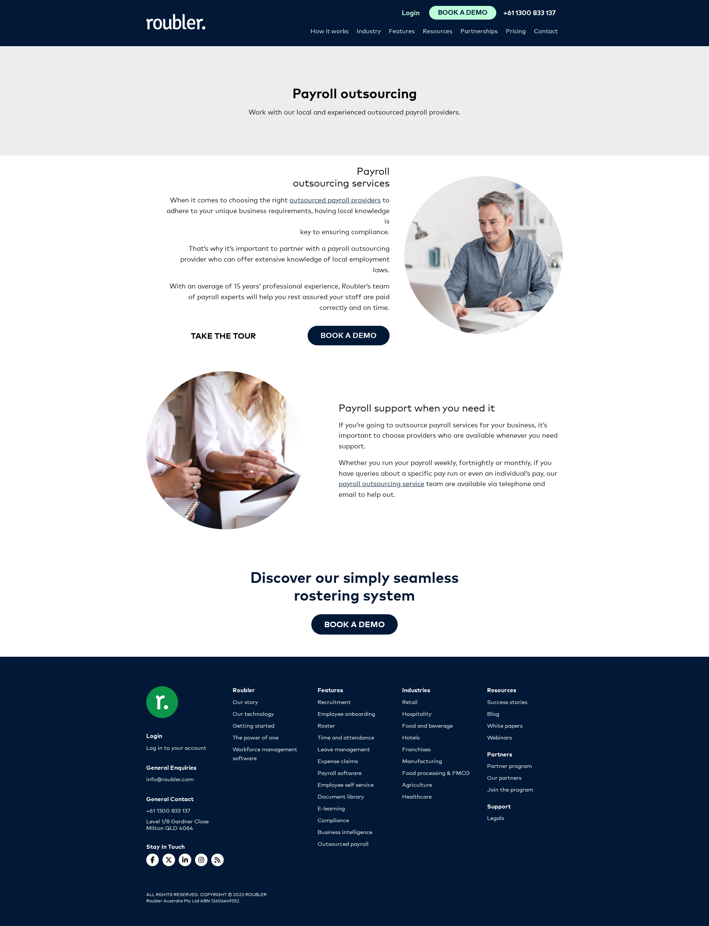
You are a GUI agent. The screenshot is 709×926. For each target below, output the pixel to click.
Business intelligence (345, 831)
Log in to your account (176, 747)
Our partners (504, 777)
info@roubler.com (169, 778)
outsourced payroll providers (335, 199)
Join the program (510, 789)
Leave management (344, 748)
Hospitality (417, 713)
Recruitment (334, 701)
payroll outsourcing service (381, 483)
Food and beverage (427, 725)
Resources (437, 30)
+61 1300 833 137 (529, 12)
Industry (369, 30)
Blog (493, 713)
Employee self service (346, 784)
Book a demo (349, 335)
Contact (546, 30)
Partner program (509, 765)
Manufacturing (422, 760)
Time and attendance (346, 737)
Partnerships (479, 30)
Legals (495, 817)
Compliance (333, 819)
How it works (330, 30)
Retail (410, 701)
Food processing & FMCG (436, 772)
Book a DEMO (354, 623)
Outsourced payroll (343, 843)
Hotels (410, 737)
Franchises (416, 748)
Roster (326, 725)
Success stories (507, 701)
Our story (245, 701)
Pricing (516, 30)
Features (402, 30)
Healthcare (417, 796)
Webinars (499, 737)
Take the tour (223, 335)
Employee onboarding (346, 713)
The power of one (255, 737)
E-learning (331, 807)
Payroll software (340, 772)
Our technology (253, 713)
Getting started (253, 725)
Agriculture (417, 784)
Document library (341, 796)
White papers (505, 725)
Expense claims (338, 760)
